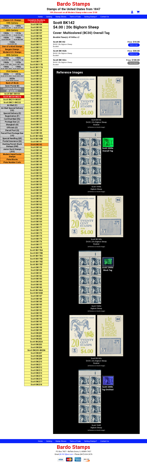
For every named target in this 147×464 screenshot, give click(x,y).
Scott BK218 (36, 384)
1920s (6, 38)
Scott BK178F (36, 264)
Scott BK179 (36, 267)
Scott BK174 (36, 236)
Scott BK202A (36, 342)
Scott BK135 (36, 119)
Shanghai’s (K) (12, 125)
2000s (6, 75)
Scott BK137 (36, 124)
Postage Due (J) (12, 122)
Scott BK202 (36, 339)
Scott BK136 (36, 122)
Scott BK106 (36, 30)
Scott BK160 (36, 196)
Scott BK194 (36, 316)
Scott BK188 (36, 299)
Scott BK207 (36, 353)
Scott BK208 (36, 356)
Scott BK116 (36, 59)
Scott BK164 (36, 207)
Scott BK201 (36, 336)
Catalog (49, 17)
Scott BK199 (36, 330)
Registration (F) (12, 116)
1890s (18, 27)
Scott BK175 (36, 239)
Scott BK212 (36, 367)
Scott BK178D (36, 259)
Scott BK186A (36, 290)
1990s (18, 67)
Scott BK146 (36, 156)
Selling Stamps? (90, 17)
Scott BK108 (36, 36)
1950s (18, 59)
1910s (18, 34)
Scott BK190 (36, 304)
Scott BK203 (36, 344)
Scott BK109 (36, 39)
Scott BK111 (36, 44)
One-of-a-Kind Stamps (12, 46)
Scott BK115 (36, 56)
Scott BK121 (36, 79)
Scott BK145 (36, 153)
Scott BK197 (36, 324)
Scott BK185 (36, 284)
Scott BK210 (36, 362)
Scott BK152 (36, 173)
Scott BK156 (36, 184)
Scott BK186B (36, 293)
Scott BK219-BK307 (12, 99)
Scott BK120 (36, 76)
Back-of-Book (12, 83)
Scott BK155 (36, 182)
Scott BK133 (36, 113)
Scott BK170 (36, 224)
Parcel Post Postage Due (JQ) (12, 134)
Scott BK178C (36, 256)
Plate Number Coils (12, 162)
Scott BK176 (36, 242)
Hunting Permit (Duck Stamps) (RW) (12, 145)
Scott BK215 (36, 376)
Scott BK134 (36, 116)
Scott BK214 (36, 373)
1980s (6, 67)
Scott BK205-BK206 (36, 350)
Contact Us (104, 17)
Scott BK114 (36, 53)
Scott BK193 (36, 313)
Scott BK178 (36, 247)
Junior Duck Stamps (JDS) (12, 150)
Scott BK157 (36, 187)
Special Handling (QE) (12, 138)
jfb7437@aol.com (66, 454)
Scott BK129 (36, 102)
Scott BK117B (36, 64)
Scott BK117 (36, 62)
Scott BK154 (36, 179)
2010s (18, 75)
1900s (6, 34)
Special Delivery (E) (12, 113)
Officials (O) (12, 127)
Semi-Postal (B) (12, 86)
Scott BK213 (36, 370)
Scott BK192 (36, 310)
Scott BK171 (36, 227)
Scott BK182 (36, 276)
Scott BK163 (36, 204)
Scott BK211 (36, 364)
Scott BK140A (36, 136)
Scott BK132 (36, 110)
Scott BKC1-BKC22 (12, 102)
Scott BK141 (36, 142)
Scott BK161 (36, 199)
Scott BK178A (36, 250)
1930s (18, 38)
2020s (12, 79)
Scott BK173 (36, 233)
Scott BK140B (36, 139)
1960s (6, 63)
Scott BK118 (36, 70)
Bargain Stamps (12, 49)
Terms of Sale (75, 17)
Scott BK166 (36, 213)
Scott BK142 (36, 144)
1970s (18, 63)
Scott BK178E (36, 262)
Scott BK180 (36, 270)
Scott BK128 (36, 99)
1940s (12, 43)
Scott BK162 (36, 202)
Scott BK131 (36, 107)
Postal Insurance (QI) (12, 141)
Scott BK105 (36, 27)
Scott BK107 (36, 33)
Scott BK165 (36, 210)
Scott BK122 (36, 82)
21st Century (12, 71)
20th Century (12, 30)
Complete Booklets (12, 90)
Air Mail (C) (12, 105)
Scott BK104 (36, 24)
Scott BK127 (36, 96)
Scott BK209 (36, 359)
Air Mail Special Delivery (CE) (12, 109)
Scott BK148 (36, 162)
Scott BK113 (36, 50)
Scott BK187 (36, 296)
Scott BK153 (36, 176)
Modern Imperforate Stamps (12, 155)
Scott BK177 (36, 244)
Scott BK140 (36, 133)
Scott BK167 (36, 216)
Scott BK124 (36, 87)
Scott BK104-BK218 (12, 97)
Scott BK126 (36, 93)
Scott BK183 (36, 279)
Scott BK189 (36, 302)
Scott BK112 (36, 47)
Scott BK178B (36, 253)
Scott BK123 (36, 84)
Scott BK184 (36, 282)
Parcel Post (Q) (12, 130)
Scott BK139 (36, 130)
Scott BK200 (36, 333)
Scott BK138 (36, 127)
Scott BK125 (36, 90)
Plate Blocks (12, 159)
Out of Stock (134, 63)
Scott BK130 (36, 104)
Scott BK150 (36, 167)
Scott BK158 (36, 190)
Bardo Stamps (73, 4)
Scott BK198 (36, 327)
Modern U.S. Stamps (12, 52)
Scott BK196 (36, 322)
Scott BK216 (36, 379)
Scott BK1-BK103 (12, 94)
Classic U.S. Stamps (12, 20)
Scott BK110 (36, 42)
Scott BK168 (36, 219)
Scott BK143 (36, 147)
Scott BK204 (36, 347)
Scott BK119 (36, 73)
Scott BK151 (36, 170)
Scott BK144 (36, 150)
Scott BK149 (36, 164)
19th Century (12, 23)
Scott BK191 (36, 307)
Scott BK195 (36, 319)
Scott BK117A (36, 67)
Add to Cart (134, 45)
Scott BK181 (36, 273)
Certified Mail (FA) (12, 119)
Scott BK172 (36, 230)
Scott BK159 (36, 193)
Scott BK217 (36, 382)
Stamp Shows (61, 17)
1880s (6, 27)
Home (40, 17)
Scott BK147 (36, 159)
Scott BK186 (36, 287)
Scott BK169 (36, 222)
